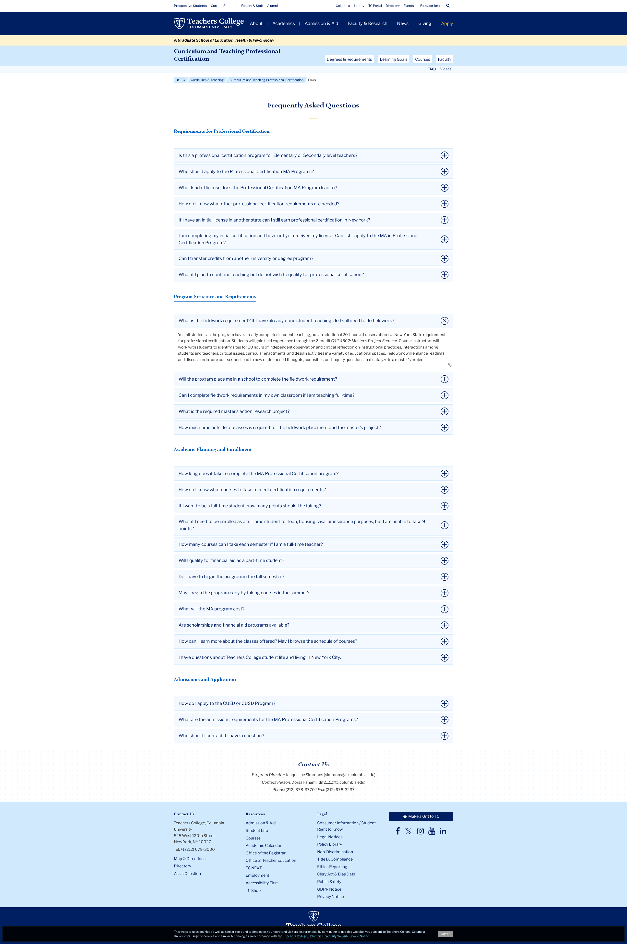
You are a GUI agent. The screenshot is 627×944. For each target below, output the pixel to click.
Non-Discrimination (335, 852)
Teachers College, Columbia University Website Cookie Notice (326, 936)
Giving (424, 23)
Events (409, 6)
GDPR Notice (329, 889)
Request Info (430, 6)
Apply (447, 23)
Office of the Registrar (266, 853)
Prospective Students (190, 6)
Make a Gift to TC (423, 816)
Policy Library (329, 844)
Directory (393, 6)
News (403, 23)
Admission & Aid (321, 23)
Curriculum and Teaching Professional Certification (266, 80)
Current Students (224, 6)
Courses (253, 838)
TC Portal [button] (375, 6)
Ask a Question (187, 873)
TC (182, 80)
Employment (257, 875)
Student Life (257, 830)
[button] (448, 5)
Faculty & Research (367, 23)
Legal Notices (329, 837)
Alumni (272, 6)
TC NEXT (254, 868)
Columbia (343, 6)
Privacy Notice (330, 896)
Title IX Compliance (335, 859)
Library (359, 6)
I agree (445, 934)
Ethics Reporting (332, 866)
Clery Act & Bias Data (336, 874)
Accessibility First (262, 883)
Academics (283, 23)
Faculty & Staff (252, 6)
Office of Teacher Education (271, 860)
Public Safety (329, 881)
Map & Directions (189, 858)
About (256, 23)
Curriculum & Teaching (207, 80)
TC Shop (253, 890)
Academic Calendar (263, 845)
